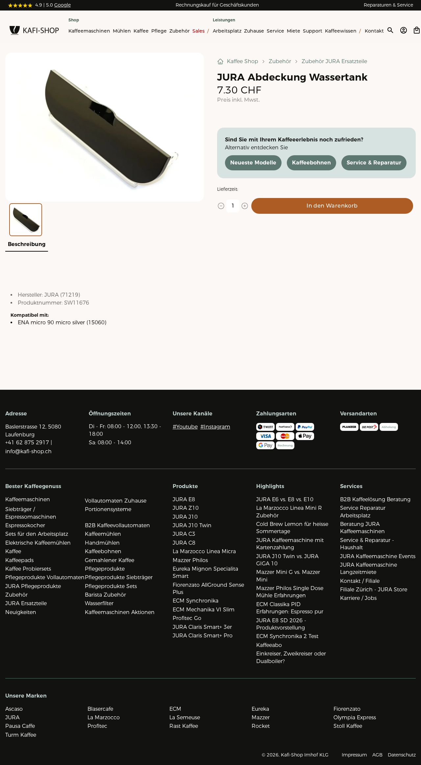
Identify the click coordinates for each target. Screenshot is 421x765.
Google (62, 5)
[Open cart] (417, 30)
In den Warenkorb (332, 206)
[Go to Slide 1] (25, 219)
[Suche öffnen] (390, 30)
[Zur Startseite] (34, 31)
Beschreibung (26, 244)
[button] (104, 127)
